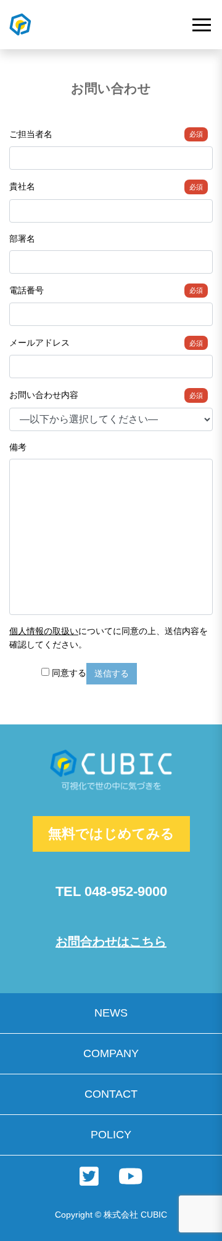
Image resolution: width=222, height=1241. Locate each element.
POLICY (111, 1134)
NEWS (111, 1013)
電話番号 (106, 290)
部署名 (22, 239)
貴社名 (106, 186)
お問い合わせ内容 (106, 395)
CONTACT (111, 1094)
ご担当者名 (106, 134)
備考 (18, 447)
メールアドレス (106, 342)
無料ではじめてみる (111, 833)
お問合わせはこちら (111, 941)
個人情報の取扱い (43, 631)
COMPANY (111, 1053)
